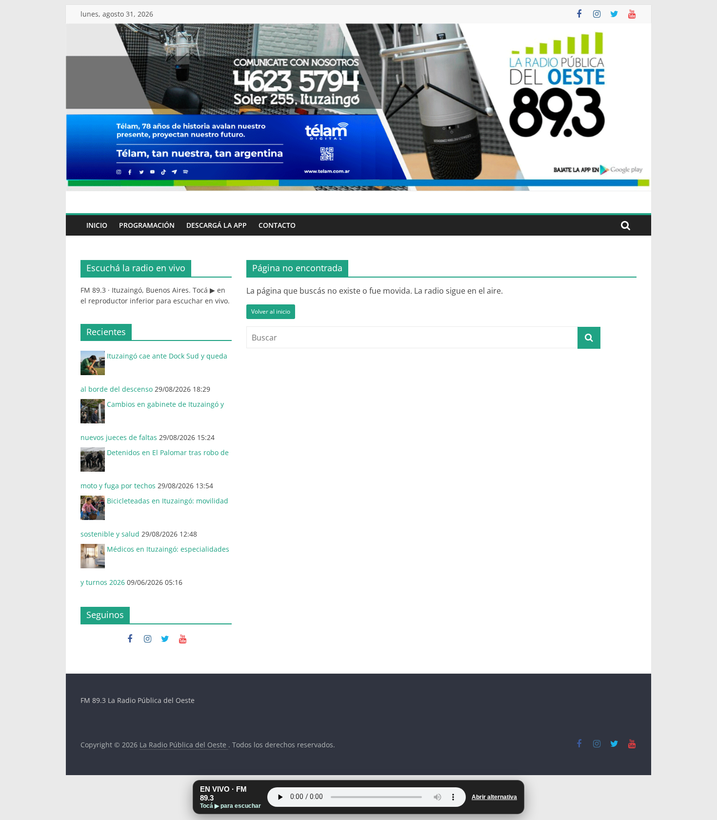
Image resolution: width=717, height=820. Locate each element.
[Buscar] (626, 225)
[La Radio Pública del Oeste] (358, 29)
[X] (614, 14)
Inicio (96, 225)
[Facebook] (579, 14)
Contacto (277, 225)
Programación (147, 225)
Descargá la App (216, 225)
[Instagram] (596, 14)
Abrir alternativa (494, 797)
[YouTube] (632, 14)
